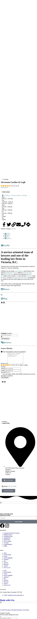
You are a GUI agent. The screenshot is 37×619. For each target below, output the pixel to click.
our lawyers (24, 277)
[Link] (13, 224)
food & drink (7, 554)
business (4, 277)
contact (6, 566)
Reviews (7, 342)
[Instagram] (7, 525)
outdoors (6, 559)
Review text (4, 363)
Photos (6, 289)
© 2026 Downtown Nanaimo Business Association (14, 610)
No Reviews (4, 187)
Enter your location (6, 333)
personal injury (27, 272)
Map (5, 298)
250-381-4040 (12, 486)
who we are (7, 567)
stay (5, 561)
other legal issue (15, 277)
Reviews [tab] (8, 238)
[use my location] (18, 337)
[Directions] (28, 224)
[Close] (0, 616)
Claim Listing (6, 192)
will (17, 276)
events (5, 556)
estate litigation (19, 271)
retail (5, 553)
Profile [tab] (8, 233)
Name (2, 368)
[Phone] (23, 224)
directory (6, 564)
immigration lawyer (11, 272)
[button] (14, 195)
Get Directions (5, 338)
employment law (8, 274)
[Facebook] (2, 525)
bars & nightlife (8, 558)
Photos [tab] (8, 235)
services (13, 228)
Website (3, 372)
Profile (6, 245)
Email (2, 370)
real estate (29, 276)
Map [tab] (7, 237)
